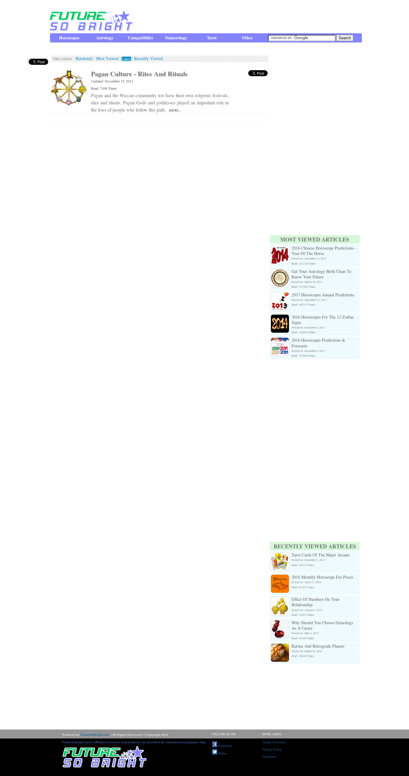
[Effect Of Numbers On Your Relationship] (280, 600)
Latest (126, 59)
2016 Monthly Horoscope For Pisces (322, 577)
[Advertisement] (253, 16)
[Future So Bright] (90, 30)
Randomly (84, 58)
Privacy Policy (272, 749)
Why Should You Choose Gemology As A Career (322, 625)
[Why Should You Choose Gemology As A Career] (280, 623)
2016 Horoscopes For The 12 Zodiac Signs (323, 319)
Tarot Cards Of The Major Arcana (320, 555)
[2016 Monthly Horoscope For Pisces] (280, 578)
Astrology (104, 37)
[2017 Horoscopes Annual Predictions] (280, 295)
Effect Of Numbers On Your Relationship (316, 601)
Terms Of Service (274, 742)
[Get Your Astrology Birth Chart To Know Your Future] (280, 272)
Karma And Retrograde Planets (318, 646)
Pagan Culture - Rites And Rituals (139, 74)
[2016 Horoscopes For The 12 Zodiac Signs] (280, 318)
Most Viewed (107, 58)
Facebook (224, 746)
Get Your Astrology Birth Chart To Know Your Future (321, 274)
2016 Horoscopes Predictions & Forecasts (318, 342)
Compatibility (140, 37)
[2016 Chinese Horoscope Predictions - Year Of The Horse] (280, 249)
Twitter (222, 753)
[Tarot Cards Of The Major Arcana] (280, 556)
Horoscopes (69, 37)
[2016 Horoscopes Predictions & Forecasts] (280, 341)
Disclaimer (269, 756)
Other (247, 37)
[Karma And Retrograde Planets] (280, 647)
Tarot (212, 37)
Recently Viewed (148, 58)
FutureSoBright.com (95, 734)
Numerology (176, 37)
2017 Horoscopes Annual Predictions (323, 295)
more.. (175, 109)
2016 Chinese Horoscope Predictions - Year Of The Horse (324, 250)
